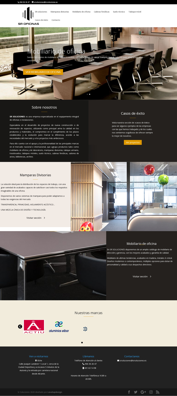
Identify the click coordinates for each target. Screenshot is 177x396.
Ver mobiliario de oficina (43, 71)
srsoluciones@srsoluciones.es (133, 360)
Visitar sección (34, 217)
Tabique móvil (134, 12)
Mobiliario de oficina (81, 12)
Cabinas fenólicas (101, 12)
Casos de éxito (41, 20)
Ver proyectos (133, 142)
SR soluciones (41, 12)
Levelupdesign (55, 392)
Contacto (56, 20)
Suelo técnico (119, 12)
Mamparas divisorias (60, 12)
